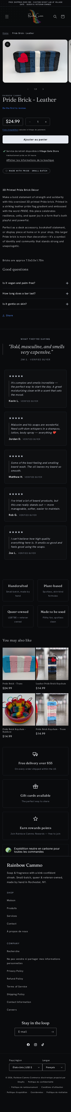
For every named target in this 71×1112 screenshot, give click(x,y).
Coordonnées (37, 1092)
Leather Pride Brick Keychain (51, 683)
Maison (11, 900)
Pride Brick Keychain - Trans (51, 729)
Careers (12, 1009)
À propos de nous (17, 931)
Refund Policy (15, 978)
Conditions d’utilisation (52, 1087)
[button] (7, 16)
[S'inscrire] (52, 1032)
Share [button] (9, 315)
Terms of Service (17, 986)
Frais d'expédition (10, 130)
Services (12, 915)
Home (5, 33)
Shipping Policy (16, 994)
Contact (11, 923)
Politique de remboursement (24, 1087)
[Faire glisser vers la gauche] (28, 89)
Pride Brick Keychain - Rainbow (14, 730)
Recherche (13, 951)
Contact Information (19, 1001)
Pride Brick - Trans (12, 683)
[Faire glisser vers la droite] (43, 89)
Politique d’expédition (17, 1092)
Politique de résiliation (57, 1092)
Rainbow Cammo (21, 1077)
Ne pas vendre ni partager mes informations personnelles (33, 961)
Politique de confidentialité (41, 1082)
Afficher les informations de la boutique (30, 160)
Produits (12, 908)
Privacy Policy (15, 970)
